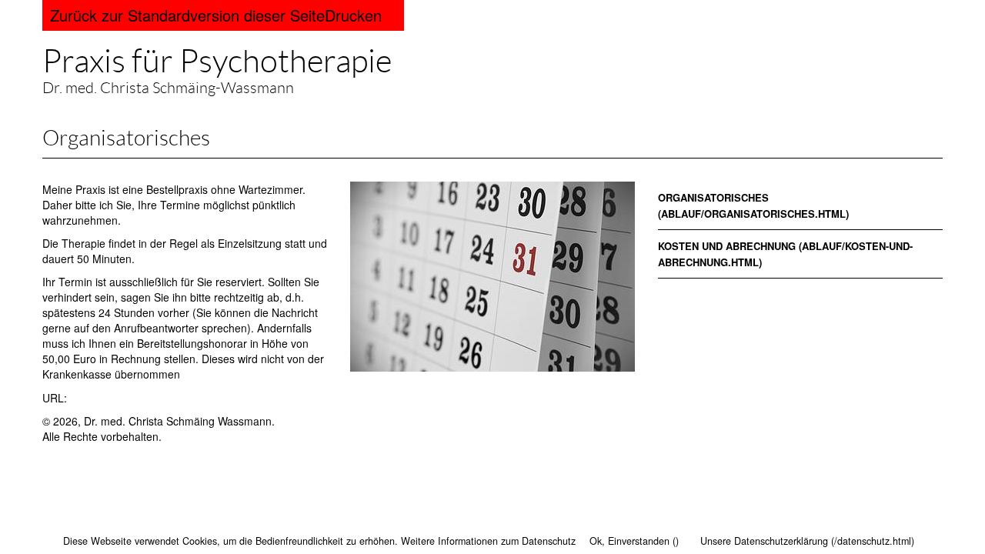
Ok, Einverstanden (629, 541)
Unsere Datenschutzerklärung (764, 541)
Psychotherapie (217, 61)
